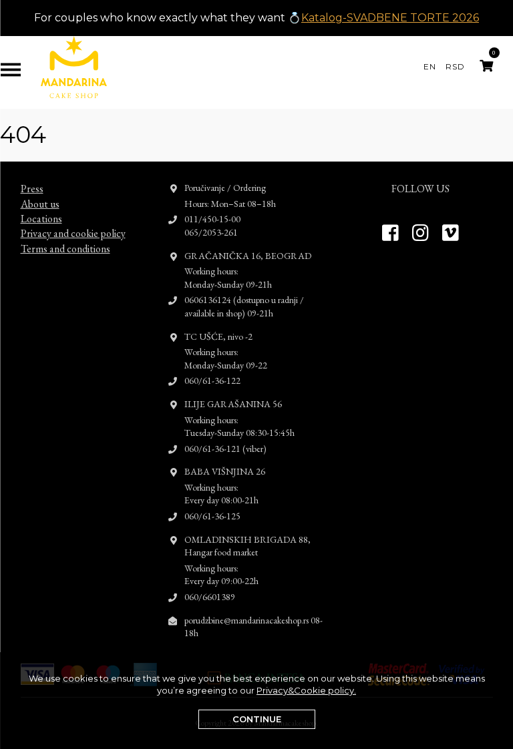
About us (40, 204)
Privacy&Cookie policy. (306, 690)
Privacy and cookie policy (73, 233)
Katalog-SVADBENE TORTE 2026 (390, 17)
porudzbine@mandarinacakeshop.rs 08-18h (253, 627)
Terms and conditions (65, 249)
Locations (41, 219)
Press (32, 189)
